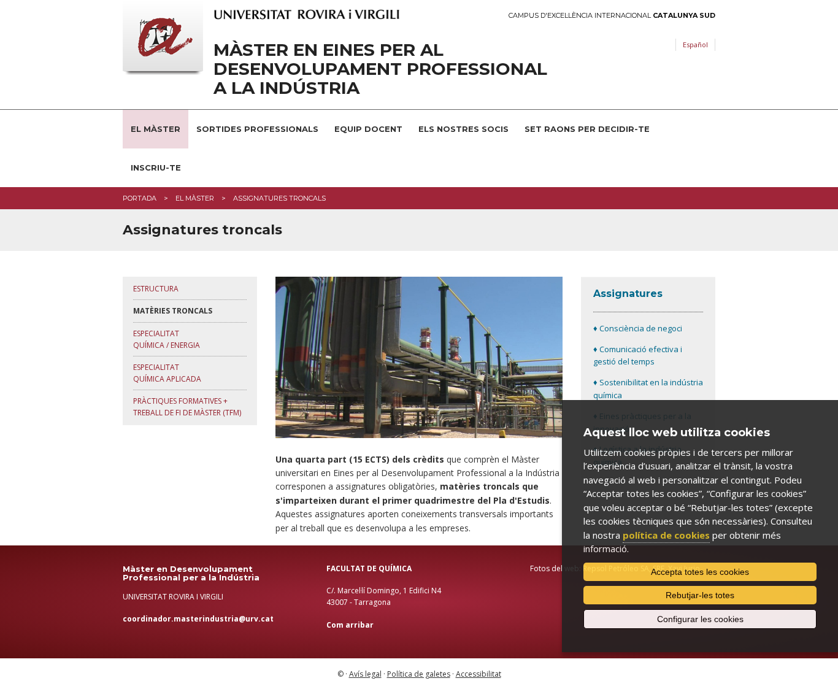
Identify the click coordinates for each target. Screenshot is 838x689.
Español (695, 44)
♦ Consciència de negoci (637, 328)
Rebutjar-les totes (700, 595)
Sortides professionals (257, 129)
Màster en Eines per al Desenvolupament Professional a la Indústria (380, 68)
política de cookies (666, 535)
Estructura (156, 288)
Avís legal (365, 674)
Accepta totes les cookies (700, 572)
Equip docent (368, 129)
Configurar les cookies (700, 619)
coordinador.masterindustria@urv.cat (198, 619)
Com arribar (350, 625)
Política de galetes (418, 674)
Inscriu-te (156, 167)
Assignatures (628, 293)
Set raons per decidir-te (587, 129)
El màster (194, 198)
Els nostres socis (463, 129)
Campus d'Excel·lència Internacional (612, 15)
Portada (139, 198)
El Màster (155, 129)
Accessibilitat (478, 674)
